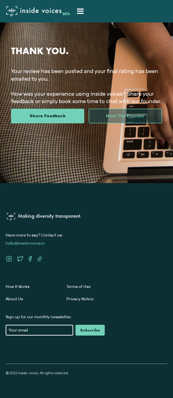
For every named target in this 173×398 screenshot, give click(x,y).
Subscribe (90, 330)
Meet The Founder (125, 115)
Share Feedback (48, 115)
